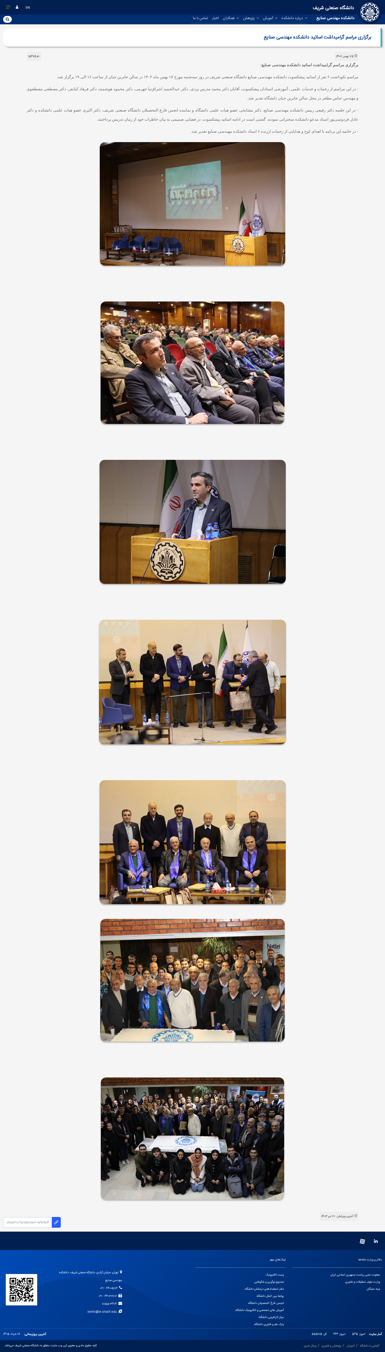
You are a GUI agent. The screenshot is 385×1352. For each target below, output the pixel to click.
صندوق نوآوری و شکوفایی (269, 1282)
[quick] (8, 8)
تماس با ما (200, 18)
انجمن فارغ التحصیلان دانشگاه (266, 1303)
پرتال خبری (310, 1346)
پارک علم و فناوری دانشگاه (269, 1324)
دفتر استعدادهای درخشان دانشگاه (264, 1289)
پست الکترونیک (275, 1275)
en (28, 7)
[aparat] (362, 1241)
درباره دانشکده (293, 18)
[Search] (7, 19)
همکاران (229, 18)
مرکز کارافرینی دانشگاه (271, 1317)
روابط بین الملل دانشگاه (270, 1296)
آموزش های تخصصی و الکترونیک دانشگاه (259, 1310)
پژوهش (249, 18)
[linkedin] (376, 1241)
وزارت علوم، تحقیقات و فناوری (362, 1282)
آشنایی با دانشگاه (369, 1346)
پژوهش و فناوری (331, 1346)
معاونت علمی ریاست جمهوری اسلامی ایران (355, 1275)
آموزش (268, 18)
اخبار (215, 18)
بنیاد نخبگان (373, 1289)
